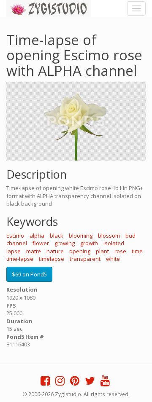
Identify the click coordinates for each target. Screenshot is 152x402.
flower (41, 243)
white (113, 259)
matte (33, 251)
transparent (85, 259)
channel (16, 243)
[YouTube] (105, 382)
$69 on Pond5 (29, 274)
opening (79, 251)
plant (102, 251)
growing (64, 243)
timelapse (51, 259)
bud (130, 235)
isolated (113, 243)
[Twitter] (90, 382)
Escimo (15, 235)
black (56, 235)
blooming (80, 235)
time (137, 251)
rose (120, 251)
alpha (37, 235)
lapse (13, 251)
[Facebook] (45, 382)
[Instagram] (60, 382)
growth (89, 243)
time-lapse (19, 259)
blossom (109, 235)
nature (55, 251)
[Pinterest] (74, 382)
